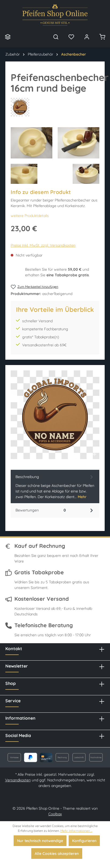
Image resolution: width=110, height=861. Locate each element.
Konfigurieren (84, 840)
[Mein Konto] (86, 36)
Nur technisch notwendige (40, 840)
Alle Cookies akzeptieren (57, 853)
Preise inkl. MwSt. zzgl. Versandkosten (43, 245)
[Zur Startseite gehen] (55, 15)
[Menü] (7, 36)
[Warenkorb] (102, 36)
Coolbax (55, 814)
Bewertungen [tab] (40, 510)
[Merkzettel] (71, 36)
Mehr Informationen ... (76, 831)
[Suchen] (55, 36)
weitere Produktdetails (30, 215)
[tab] (55, 486)
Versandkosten (18, 780)
